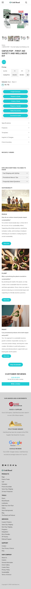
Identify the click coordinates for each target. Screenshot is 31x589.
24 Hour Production (7, 491)
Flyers (3, 498)
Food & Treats (6, 479)
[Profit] (15, 316)
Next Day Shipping (7, 527)
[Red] (8, 85)
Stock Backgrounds (7, 510)
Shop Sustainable (15, 364)
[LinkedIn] (16, 465)
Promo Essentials (7, 486)
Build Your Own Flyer (8, 505)
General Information (7, 562)
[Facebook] (3, 465)
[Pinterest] (10, 465)
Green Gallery (6, 565)
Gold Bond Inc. (16, 584)
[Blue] (5, 85)
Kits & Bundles (6, 534)
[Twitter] (13, 465)
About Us (4, 557)
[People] (15, 200)
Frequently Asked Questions (11, 181)
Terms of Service (6, 574)
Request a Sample (15, 106)
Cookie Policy (5, 567)
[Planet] (15, 259)
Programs (4, 529)
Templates (5, 132)
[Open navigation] (3, 2)
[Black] (3, 85)
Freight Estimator (15, 91)
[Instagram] (8, 465)
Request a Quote (15, 96)
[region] (15, 73)
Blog (3, 513)
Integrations (5, 532)
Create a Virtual (15, 101)
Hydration (4, 484)
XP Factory (5, 536)
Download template (15, 115)
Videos (4, 508)
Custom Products (7, 522)
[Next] (27, 21)
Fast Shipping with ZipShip (11, 173)
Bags (3, 477)
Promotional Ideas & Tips (10, 177)
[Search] (26, 2)
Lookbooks (5, 503)
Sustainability (5, 572)
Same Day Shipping (7, 489)
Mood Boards (5, 500)
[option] (15, 21)
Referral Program (6, 539)
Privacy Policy (6, 569)
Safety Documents (15, 110)
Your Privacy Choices (8, 548)
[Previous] (4, 21)
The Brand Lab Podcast (8, 515)
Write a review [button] (15, 384)
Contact (4, 546)
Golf (3, 481)
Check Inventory (7, 142)
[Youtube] (5, 465)
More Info (6, 243)
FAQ (3, 551)
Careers (4, 560)
